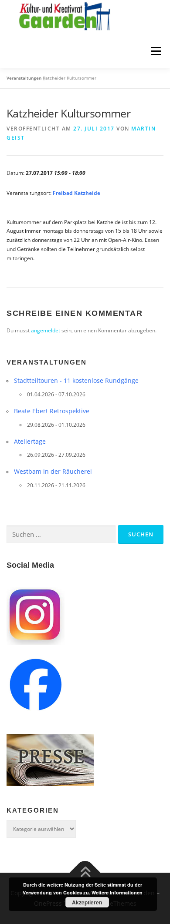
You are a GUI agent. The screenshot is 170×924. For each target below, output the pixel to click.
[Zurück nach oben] (85, 872)
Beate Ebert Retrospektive (51, 411)
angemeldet (45, 330)
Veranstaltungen (24, 78)
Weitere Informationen (117, 892)
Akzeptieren (87, 902)
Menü (155, 51)
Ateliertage (30, 441)
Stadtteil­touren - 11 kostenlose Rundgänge (76, 380)
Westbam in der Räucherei (53, 471)
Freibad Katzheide (76, 193)
